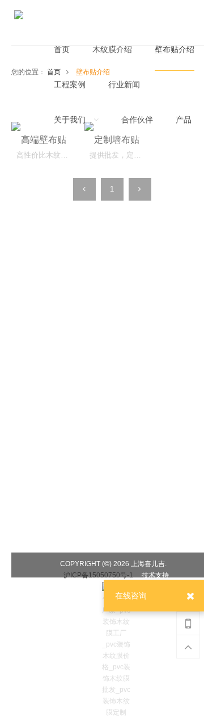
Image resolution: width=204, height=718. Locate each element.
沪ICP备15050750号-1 (98, 575)
